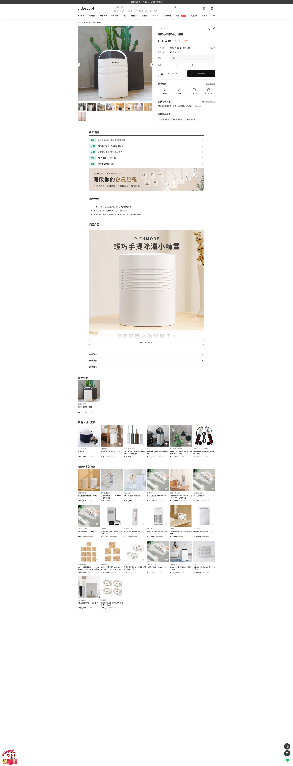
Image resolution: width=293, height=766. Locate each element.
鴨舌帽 (122, 11)
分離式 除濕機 (190, 119)
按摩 (151, 11)
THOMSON (128, 529)
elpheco (104, 449)
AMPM (172, 529)
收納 (146, 11)
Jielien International (200, 449)
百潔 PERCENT (129, 449)
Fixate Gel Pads (176, 449)
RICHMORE (82, 404)
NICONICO (151, 529)
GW (194, 564)
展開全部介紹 (145, 342)
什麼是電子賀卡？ (208, 102)
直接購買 (201, 73)
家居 (79, 22)
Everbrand (82, 564)
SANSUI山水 (105, 493)
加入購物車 (172, 73)
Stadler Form (175, 564)
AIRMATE (196, 529)
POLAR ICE (82, 449)
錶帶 (155, 11)
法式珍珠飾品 (138, 11)
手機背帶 (129, 11)
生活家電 (87, 22)
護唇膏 (116, 11)
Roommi (127, 493)
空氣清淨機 (97, 22)
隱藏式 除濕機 (177, 119)
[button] (82, 107)
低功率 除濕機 (164, 119)
